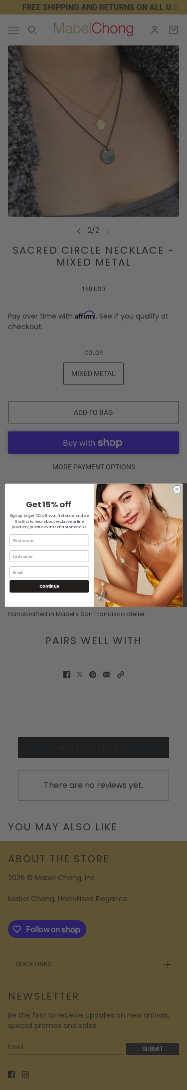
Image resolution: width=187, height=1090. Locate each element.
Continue (49, 586)
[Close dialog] (177, 489)
